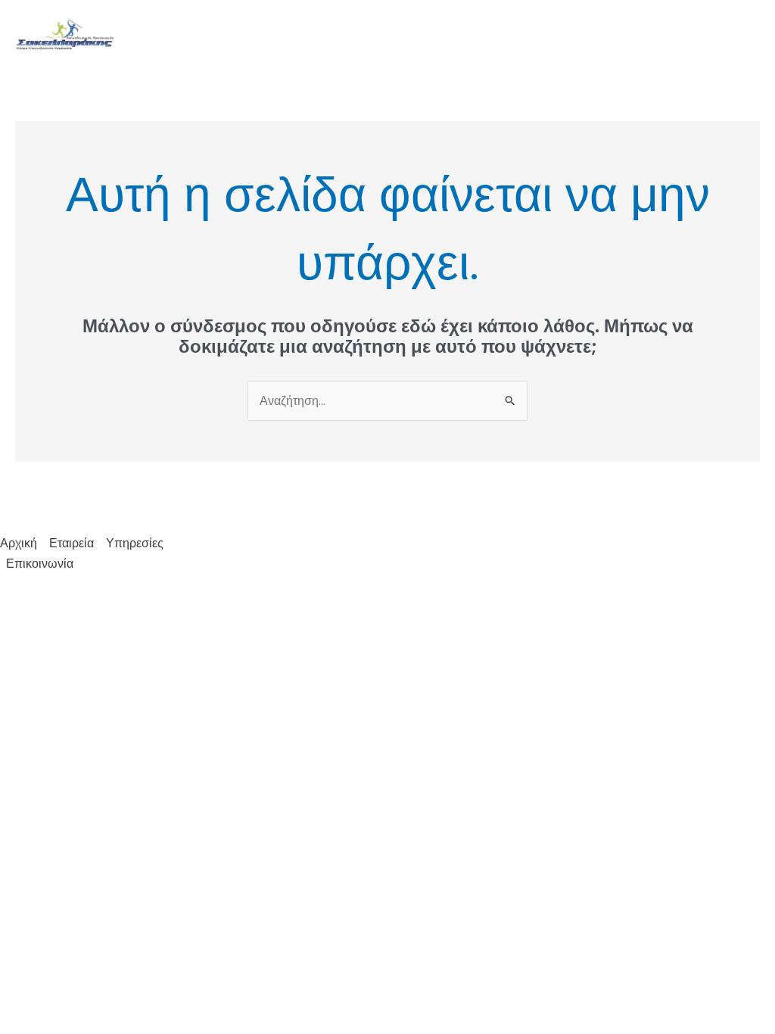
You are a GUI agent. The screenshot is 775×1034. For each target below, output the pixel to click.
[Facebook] (707, 37)
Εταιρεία (448, 36)
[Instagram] (753, 37)
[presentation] (478, 36)
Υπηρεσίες (538, 36)
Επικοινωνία (640, 36)
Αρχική (383, 36)
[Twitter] (730, 37)
